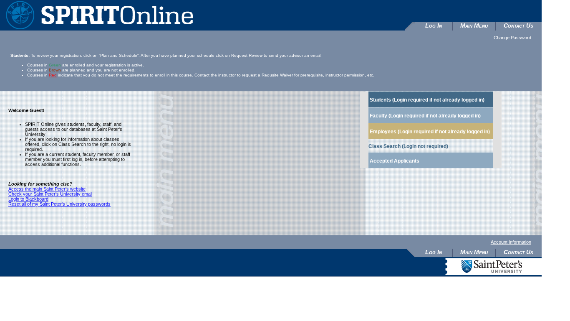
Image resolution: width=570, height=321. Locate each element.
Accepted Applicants (394, 161)
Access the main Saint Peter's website (47, 188)
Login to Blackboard (28, 198)
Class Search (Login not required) (408, 146)
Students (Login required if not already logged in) (427, 100)
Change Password (512, 37)
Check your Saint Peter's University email (50, 193)
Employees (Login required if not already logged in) (430, 132)
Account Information (511, 242)
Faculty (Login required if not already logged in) (425, 116)
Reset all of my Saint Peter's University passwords (59, 203)
